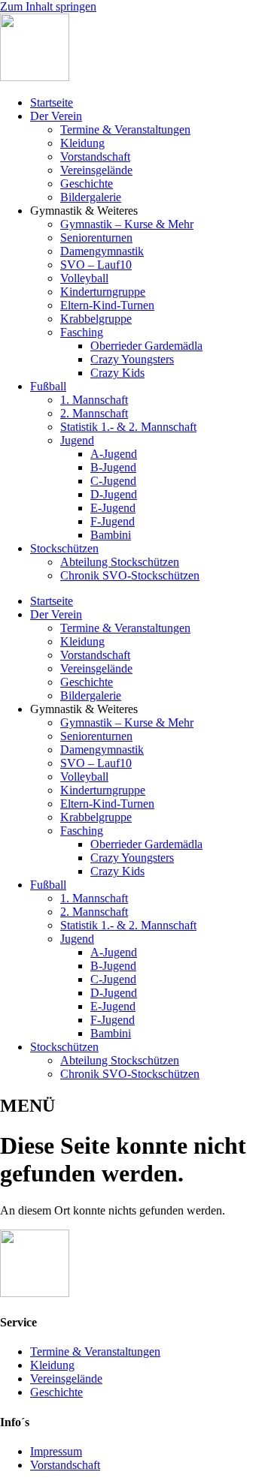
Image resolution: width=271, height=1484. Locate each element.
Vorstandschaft (95, 156)
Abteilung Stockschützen (119, 561)
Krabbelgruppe (96, 318)
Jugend (77, 440)
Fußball (48, 386)
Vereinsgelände (96, 170)
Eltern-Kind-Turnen (107, 305)
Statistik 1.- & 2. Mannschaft (128, 426)
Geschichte (86, 183)
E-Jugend (113, 507)
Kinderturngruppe (102, 291)
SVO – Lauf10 (96, 264)
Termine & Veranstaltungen (125, 129)
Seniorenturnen (96, 237)
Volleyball (84, 278)
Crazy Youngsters (132, 359)
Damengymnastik (102, 251)
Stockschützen (64, 548)
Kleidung (82, 143)
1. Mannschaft (94, 399)
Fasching (81, 332)
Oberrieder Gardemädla (146, 345)
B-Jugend (113, 467)
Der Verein (56, 116)
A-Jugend (113, 453)
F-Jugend (112, 521)
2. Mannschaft (94, 413)
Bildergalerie (90, 197)
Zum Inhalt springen (48, 6)
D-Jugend (113, 494)
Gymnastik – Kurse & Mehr (126, 224)
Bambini (110, 534)
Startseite (51, 102)
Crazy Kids (117, 372)
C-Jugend (113, 480)
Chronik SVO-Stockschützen (129, 575)
